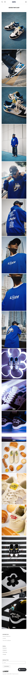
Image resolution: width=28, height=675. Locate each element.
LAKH (10, 673)
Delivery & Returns (6, 636)
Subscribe (6, 666)
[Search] (2, 2)
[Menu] (25, 2)
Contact (4, 638)
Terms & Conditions (7, 640)
